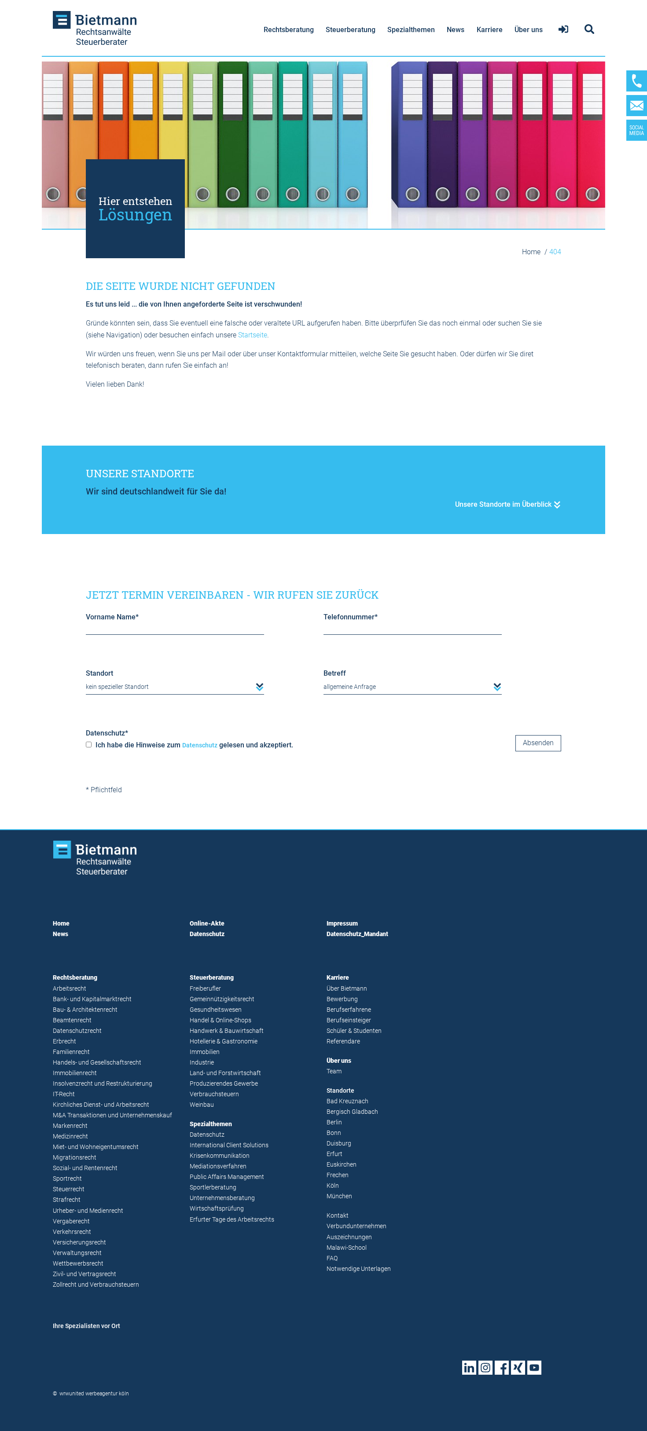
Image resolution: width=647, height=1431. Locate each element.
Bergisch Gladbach (352, 1112)
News (455, 30)
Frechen (338, 1175)
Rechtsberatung (289, 30)
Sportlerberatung (213, 1187)
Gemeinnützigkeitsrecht (222, 999)
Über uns (529, 30)
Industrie (202, 1062)
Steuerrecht (69, 1189)
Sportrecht (67, 1178)
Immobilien (205, 1052)
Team (334, 1071)
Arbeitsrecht (69, 988)
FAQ (332, 1258)
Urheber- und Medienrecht (88, 1211)
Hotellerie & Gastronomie (223, 1041)
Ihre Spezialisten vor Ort (86, 1326)
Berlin (334, 1122)
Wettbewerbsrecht (78, 1263)
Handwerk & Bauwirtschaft (227, 1031)
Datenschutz (107, 733)
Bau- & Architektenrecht (85, 1010)
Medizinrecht (70, 1136)
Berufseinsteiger (349, 1020)
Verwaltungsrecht (77, 1253)
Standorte (340, 1090)
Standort (99, 673)
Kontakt (338, 1215)
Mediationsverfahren (218, 1166)
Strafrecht (67, 1200)
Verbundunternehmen (356, 1226)
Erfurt (334, 1154)
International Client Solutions (229, 1145)
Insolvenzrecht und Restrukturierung (102, 1083)
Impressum (342, 923)
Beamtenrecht (72, 1020)
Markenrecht (70, 1126)
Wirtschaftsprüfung (217, 1208)
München (339, 1196)
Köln (333, 1185)
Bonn (334, 1133)
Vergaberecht (71, 1221)
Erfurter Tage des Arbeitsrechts (232, 1219)
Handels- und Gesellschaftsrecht (97, 1062)
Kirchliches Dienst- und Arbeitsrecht (101, 1105)
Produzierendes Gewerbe (224, 1083)
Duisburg (339, 1143)
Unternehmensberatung (222, 1198)
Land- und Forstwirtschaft (225, 1073)
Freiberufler (205, 988)
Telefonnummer (351, 617)
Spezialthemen (411, 30)
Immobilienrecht (75, 1073)
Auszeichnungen (349, 1237)
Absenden (538, 743)
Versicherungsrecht (79, 1242)
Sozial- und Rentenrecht (85, 1168)
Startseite (252, 335)
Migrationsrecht (74, 1157)
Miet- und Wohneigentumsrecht (96, 1147)
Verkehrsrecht (72, 1232)
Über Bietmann (347, 988)
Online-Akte (207, 923)
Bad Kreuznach (347, 1101)
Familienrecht (71, 1052)
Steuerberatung (350, 30)
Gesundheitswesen (216, 1010)
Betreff (335, 673)
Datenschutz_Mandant (357, 934)
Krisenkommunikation (220, 1156)
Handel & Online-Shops (220, 1020)
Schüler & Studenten (354, 1031)
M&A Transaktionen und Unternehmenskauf (112, 1115)
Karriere (490, 30)
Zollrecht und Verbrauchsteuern (96, 1284)
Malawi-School (347, 1248)
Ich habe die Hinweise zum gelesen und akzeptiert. (193, 745)
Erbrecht (64, 1041)
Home (532, 252)
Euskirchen (342, 1164)
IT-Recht (64, 1094)
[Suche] (588, 30)
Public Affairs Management (227, 1177)
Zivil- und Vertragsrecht (84, 1274)
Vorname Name (112, 617)
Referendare (343, 1041)
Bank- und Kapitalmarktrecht (92, 999)
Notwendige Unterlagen (359, 1269)
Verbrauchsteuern (214, 1094)
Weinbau (202, 1105)
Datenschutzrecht (77, 1031)
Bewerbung (342, 999)
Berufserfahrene (349, 1010)
